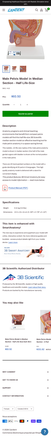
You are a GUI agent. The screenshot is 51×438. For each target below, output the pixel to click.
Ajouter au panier (25, 114)
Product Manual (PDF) (18, 188)
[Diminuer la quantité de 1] (14, 104)
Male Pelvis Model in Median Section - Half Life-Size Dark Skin (18, 340)
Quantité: (6, 105)
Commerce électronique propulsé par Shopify (22, 433)
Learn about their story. (37, 287)
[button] (44, 431)
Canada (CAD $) (23, 409)
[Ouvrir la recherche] (36, 10)
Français (6, 409)
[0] (46, 9)
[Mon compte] (41, 10)
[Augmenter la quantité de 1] (27, 104)
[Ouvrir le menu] (3, 10)
